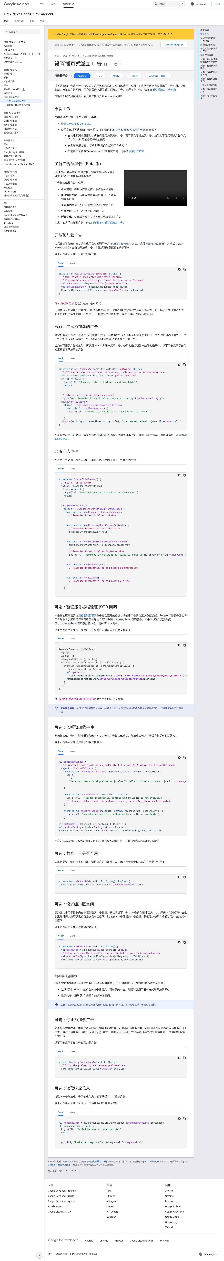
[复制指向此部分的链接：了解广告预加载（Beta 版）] (106, 164)
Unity (116, 75)
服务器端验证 (86, 615)
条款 (50, 1254)
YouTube (111, 1217)
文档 (42, 3)
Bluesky (111, 1196)
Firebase (169, 1201)
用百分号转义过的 (107, 708)
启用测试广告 (136, 151)
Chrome (169, 1196)
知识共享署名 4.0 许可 (99, 1161)
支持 (42, 21)
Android (82, 75)
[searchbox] (22, 31)
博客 (109, 1190)
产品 (65, 56)
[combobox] (169, 4)
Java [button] (72, 262)
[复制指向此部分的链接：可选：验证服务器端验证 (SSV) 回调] (120, 607)
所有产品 (164, 1240)
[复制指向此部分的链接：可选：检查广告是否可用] (101, 854)
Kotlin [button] (61, 262)
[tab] (61, 263)
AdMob (23, 4)
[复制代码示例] (184, 269)
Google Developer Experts (61, 1201)
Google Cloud (172, 1217)
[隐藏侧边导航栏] (39, 1255)
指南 (6, 21)
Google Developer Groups (61, 1196)
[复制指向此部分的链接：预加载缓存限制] (81, 976)
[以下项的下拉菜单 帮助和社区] (78, 4)
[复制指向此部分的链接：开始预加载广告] (85, 235)
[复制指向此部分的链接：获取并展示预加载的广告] (101, 327)
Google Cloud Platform (141, 1240)
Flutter (134, 75)
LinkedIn (111, 1206)
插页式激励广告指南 (164, 89)
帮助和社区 (68, 3)
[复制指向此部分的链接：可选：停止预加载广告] (97, 1020)
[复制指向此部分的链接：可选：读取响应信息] (93, 1088)
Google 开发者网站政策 (59, 1165)
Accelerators (54, 1206)
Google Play (171, 1222)
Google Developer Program (62, 1190)
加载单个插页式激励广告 (108, 222)
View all (169, 1227)
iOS (100, 75)
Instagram (112, 1201)
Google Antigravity (174, 1211)
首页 (57, 56)
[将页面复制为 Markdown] (116, 64)
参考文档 (19, 21)
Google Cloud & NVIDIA (59, 1211)
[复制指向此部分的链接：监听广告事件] (81, 452)
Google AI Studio (173, 1206)
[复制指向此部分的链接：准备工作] (73, 109)
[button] (21, 54)
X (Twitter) (112, 1211)
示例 (53, 3)
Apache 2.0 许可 (149, 1161)
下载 (32, 21)
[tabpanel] (121, 283)
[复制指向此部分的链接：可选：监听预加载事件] (97, 728)
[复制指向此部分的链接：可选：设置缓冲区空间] (97, 904)
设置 (75, 123)
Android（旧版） (158, 75)
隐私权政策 (61, 1254)
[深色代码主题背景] (179, 269)
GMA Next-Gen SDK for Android (28, 14)
